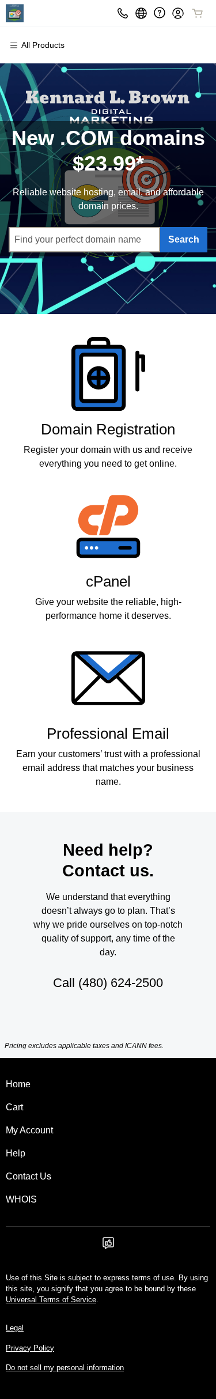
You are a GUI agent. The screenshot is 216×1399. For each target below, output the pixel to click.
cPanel (108, 581)
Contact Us (28, 1176)
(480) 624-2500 (120, 982)
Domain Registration (108, 429)
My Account (29, 1130)
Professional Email (108, 733)
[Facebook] (108, 1246)
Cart (14, 1107)
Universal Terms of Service (51, 1299)
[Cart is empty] (197, 13)
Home (18, 1084)
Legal (15, 1328)
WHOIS (21, 1199)
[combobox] (84, 239)
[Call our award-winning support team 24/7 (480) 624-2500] (159, 13)
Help (15, 1153)
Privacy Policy (30, 1348)
